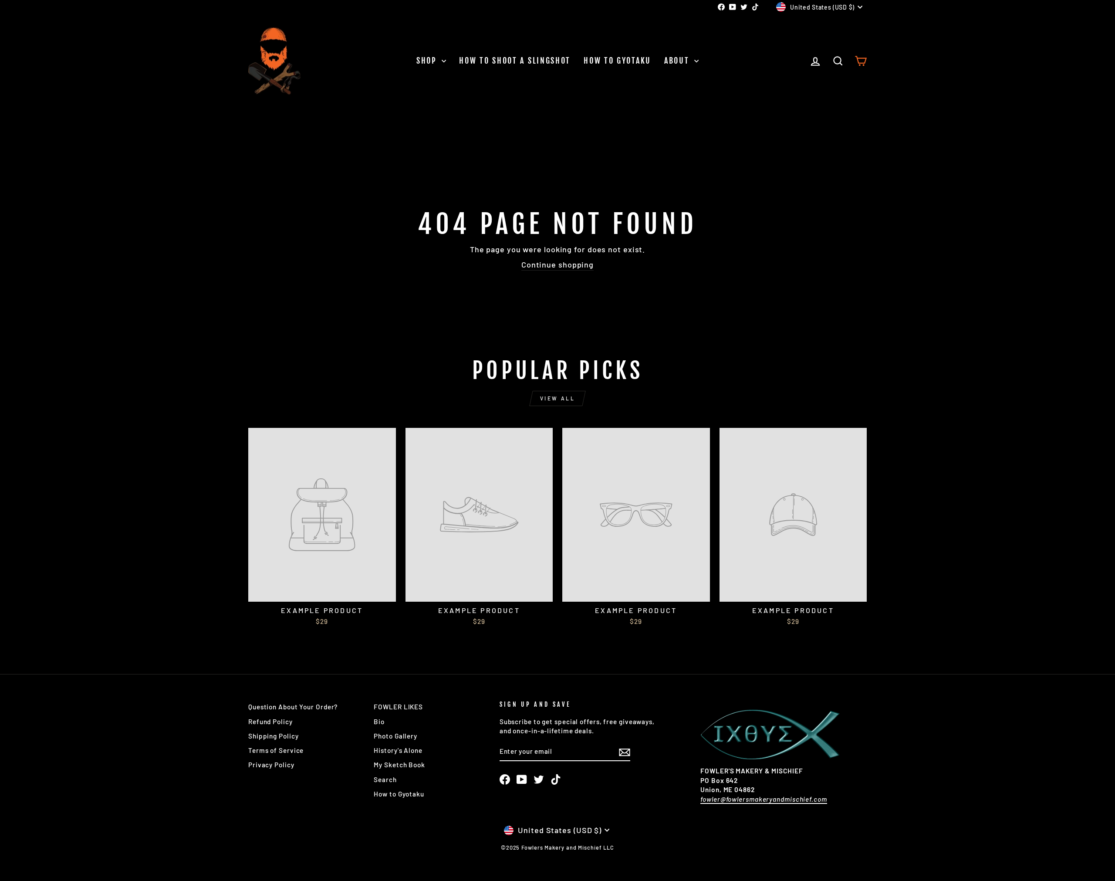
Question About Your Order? (293, 707)
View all (557, 398)
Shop (428, 60)
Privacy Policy (271, 765)
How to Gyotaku (617, 60)
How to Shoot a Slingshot (515, 60)
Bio (379, 721)
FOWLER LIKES (398, 707)
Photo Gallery (395, 736)
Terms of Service (276, 750)
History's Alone (398, 750)
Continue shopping (557, 264)
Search (385, 779)
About (678, 60)
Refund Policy (270, 721)
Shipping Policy (273, 736)
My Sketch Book (399, 765)
